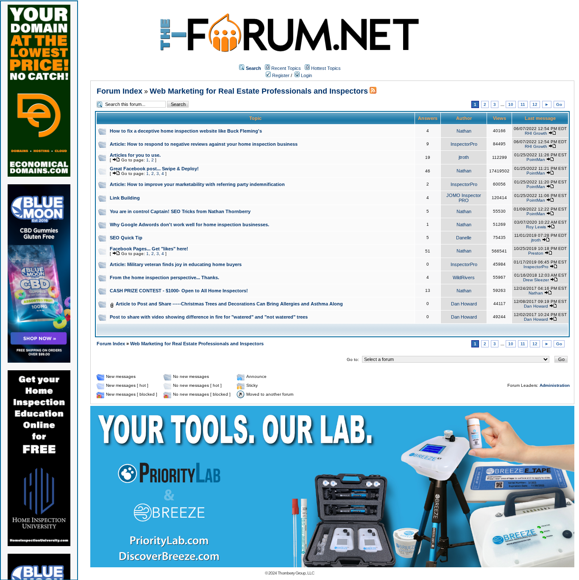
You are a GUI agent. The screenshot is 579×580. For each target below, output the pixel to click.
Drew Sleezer (536, 280)
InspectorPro (464, 144)
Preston (535, 253)
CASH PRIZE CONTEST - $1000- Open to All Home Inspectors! (179, 290)
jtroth (464, 157)
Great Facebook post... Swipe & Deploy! (154, 168)
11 (523, 104)
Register (280, 75)
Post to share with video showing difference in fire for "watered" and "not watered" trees (209, 316)
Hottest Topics (326, 68)
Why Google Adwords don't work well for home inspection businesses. (189, 224)
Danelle (463, 237)
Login (306, 75)
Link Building (125, 197)
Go (559, 104)
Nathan (464, 130)
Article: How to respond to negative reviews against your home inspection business (204, 144)
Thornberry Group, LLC (296, 573)
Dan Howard (464, 303)
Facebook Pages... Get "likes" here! (149, 248)
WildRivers (464, 277)
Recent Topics (286, 68)
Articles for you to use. (135, 155)
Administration (555, 385)
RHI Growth (536, 133)
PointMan (535, 159)
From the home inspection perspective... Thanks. (164, 277)
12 (534, 104)
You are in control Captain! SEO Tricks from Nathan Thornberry (180, 211)
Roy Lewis (536, 227)
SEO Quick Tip (126, 237)
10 (510, 104)
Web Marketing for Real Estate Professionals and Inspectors (259, 91)
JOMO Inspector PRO (463, 198)
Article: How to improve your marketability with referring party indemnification (197, 184)
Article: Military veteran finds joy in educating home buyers (176, 264)
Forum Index (119, 91)
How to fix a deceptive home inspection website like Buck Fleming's (186, 130)
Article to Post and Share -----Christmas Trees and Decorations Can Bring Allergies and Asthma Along (229, 303)
